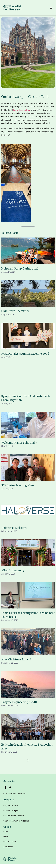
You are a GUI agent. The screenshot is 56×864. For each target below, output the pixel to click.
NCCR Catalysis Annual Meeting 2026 (25, 353)
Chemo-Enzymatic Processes (16, 821)
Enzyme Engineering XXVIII (19, 702)
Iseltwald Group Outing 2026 (19, 268)
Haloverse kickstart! (14, 527)
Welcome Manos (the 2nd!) (19, 442)
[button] (51, 8)
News (5, 836)
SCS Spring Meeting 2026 (17, 485)
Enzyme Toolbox (10, 805)
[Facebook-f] (5, 787)
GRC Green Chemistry (15, 311)
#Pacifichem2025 (12, 570)
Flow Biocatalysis (11, 810)
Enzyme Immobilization (13, 815)
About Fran (8, 846)
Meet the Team (9, 841)
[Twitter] (10, 787)
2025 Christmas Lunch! (16, 659)
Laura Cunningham (21, 110)
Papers (6, 831)
